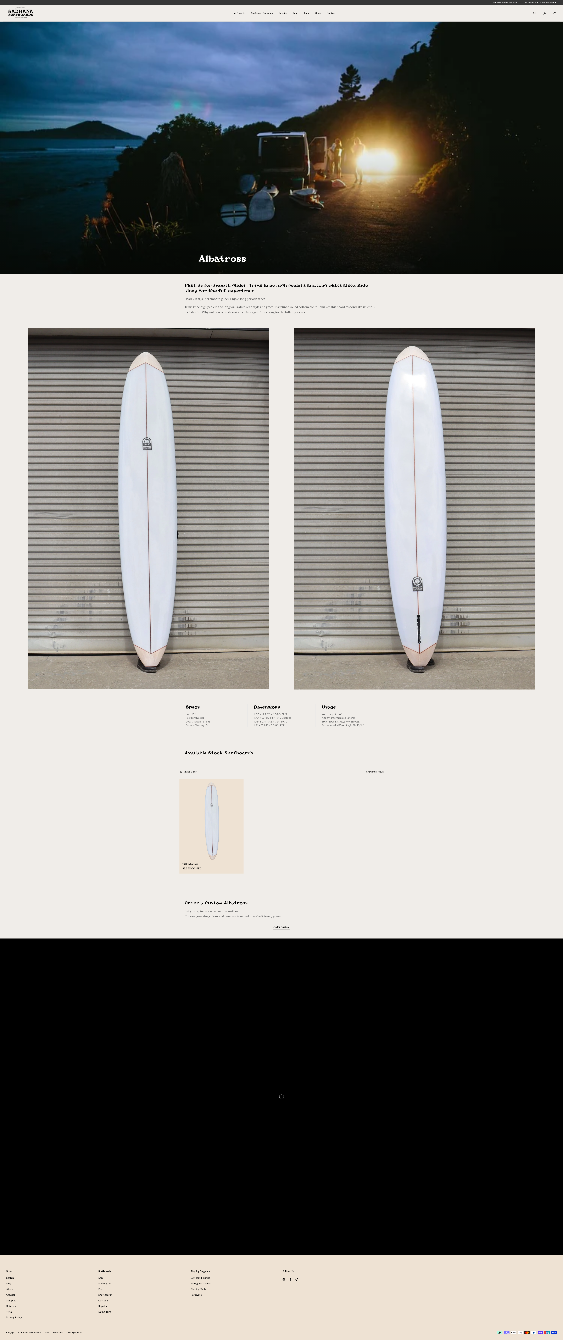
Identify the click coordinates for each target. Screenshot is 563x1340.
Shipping (11, 1300)
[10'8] (211, 821)
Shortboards (105, 1295)
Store (47, 1332)
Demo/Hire (104, 1312)
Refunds (11, 1306)
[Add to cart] (235, 855)
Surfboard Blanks (200, 1278)
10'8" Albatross (190, 864)
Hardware (196, 1295)
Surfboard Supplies (262, 13)
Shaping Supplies (74, 1332)
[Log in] (545, 13)
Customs (103, 1300)
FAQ (8, 1283)
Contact (331, 13)
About (9, 1289)
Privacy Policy (14, 1317)
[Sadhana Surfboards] (21, 13)
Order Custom (281, 927)
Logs (101, 1278)
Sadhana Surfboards (32, 1332)
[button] (534, 13)
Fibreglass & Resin (201, 1283)
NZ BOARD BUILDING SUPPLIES (540, 2)
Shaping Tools (198, 1289)
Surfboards (239, 13)
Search (10, 1278)
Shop (318, 13)
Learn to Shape (301, 13)
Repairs (283, 13)
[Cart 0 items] (555, 13)
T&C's (9, 1312)
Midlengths (104, 1283)
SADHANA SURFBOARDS (505, 2)
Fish (100, 1289)
